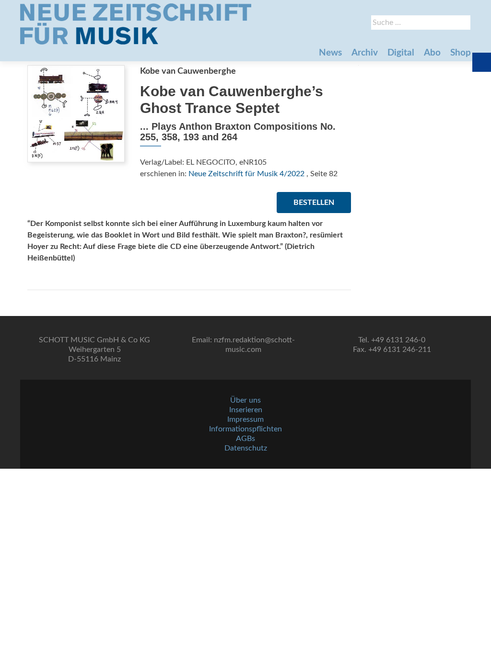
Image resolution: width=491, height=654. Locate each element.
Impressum (245, 419)
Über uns (245, 400)
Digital (400, 52)
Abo (432, 52)
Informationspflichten (245, 429)
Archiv (364, 52)
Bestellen (313, 202)
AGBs (245, 438)
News (330, 52)
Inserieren (245, 410)
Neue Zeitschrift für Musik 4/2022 (246, 174)
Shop (460, 52)
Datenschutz (245, 448)
